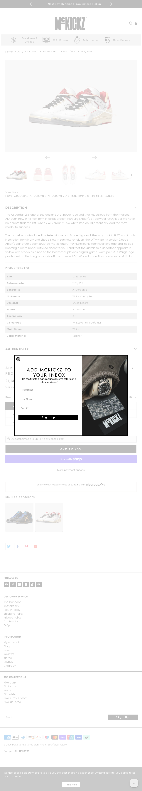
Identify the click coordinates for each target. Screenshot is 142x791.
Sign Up (48, 417)
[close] (18, 359)
